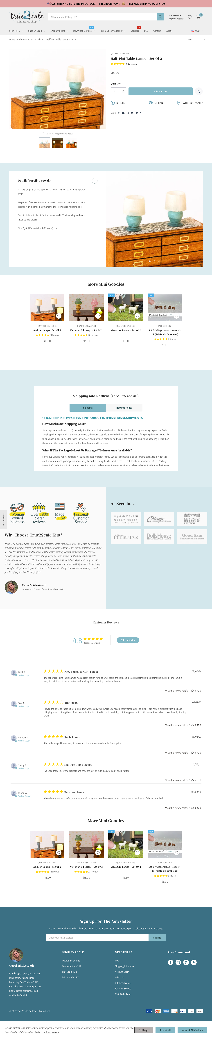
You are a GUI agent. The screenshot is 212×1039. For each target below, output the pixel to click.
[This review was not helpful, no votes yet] (198, 690)
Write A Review (128, 640)
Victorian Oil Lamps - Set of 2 (86, 330)
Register (180, 18)
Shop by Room (57, 30)
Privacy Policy (52, 1032)
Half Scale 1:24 (69, 971)
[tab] (150, 261)
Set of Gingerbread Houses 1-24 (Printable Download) (165, 332)
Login (171, 18)
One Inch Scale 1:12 (71, 966)
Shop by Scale (35, 30)
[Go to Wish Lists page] (190, 17)
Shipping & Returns (124, 966)
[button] (3, 519)
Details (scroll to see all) (34, 180)
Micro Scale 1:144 (70, 977)
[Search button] (160, 16)
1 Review (172, 339)
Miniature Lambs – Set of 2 (126, 330)
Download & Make (82, 30)
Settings (143, 1030)
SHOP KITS (14, 30)
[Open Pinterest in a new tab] (186, 962)
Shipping (87, 407)
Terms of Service (123, 988)
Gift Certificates (123, 982)
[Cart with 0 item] (198, 17)
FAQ (117, 960)
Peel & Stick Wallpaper (111, 30)
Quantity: (116, 83)
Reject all (165, 1030)
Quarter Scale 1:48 (71, 960)
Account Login (122, 971)
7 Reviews (54, 335)
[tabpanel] (154, 219)
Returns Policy (124, 407)
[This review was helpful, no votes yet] (193, 690)
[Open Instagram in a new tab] (178, 962)
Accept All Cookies (192, 1030)
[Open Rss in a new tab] (193, 962)
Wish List (119, 977)
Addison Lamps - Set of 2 (47, 330)
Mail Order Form (123, 994)
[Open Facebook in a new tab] (170, 962)
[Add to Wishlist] (199, 91)
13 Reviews (93, 335)
